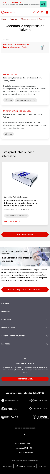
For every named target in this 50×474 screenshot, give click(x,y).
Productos (6, 320)
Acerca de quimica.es (25, 452)
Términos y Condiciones (25, 466)
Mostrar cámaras (25, 234)
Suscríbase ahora (25, 379)
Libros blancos (8, 328)
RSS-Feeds (5, 344)
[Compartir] (38, 12)
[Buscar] (34, 12)
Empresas (5, 311)
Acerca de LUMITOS (24, 448)
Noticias (5, 303)
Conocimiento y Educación (13, 336)
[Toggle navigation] (47, 12)
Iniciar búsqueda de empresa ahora (25, 289)
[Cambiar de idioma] (42, 12)
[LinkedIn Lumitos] (25, 434)
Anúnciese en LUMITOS (24, 443)
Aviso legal (7, 466)
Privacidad (43, 466)
